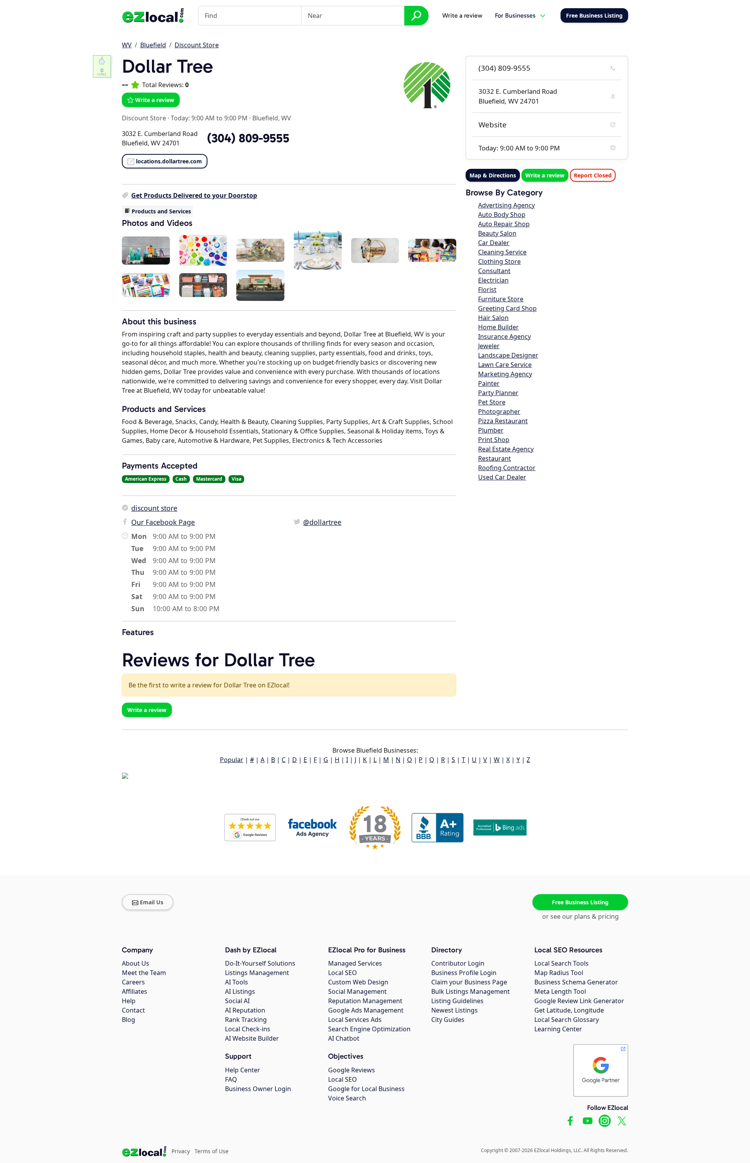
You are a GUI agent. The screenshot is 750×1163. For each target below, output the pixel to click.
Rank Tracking (246, 1019)
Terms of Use (212, 1151)
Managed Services (355, 963)
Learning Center (558, 1029)
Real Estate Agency (506, 449)
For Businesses (515, 15)
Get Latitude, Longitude (569, 1010)
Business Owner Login (258, 1088)
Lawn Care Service (505, 364)
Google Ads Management (366, 1010)
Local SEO (342, 972)
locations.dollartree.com (169, 161)
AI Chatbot (343, 1038)
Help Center (242, 1070)
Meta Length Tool (560, 991)
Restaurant (494, 458)
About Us (135, 963)
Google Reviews (351, 1070)
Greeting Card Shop (507, 308)
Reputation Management (365, 1001)
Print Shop (493, 439)
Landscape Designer (508, 355)
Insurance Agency (504, 336)
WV (127, 45)
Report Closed (593, 175)
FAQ (231, 1079)
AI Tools (236, 982)
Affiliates (134, 991)
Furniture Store (500, 299)
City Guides (447, 1019)
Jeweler (489, 346)
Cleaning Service (502, 252)
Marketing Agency (505, 374)
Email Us (151, 902)
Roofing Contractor (507, 467)
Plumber (491, 430)
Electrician (493, 280)
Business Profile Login (463, 972)
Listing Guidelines (457, 1001)
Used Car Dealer (502, 477)
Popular (231, 759)
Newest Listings (454, 1010)
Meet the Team (144, 972)
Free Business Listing (580, 902)
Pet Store (491, 402)
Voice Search (347, 1098)
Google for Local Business (366, 1088)
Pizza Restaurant (503, 421)
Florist (487, 289)
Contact (133, 1010)
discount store (154, 508)
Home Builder (498, 327)
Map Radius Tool (558, 972)
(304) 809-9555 (504, 68)
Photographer (499, 411)
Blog (128, 1019)
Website (493, 125)
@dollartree (322, 522)
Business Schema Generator (576, 982)
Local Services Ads (355, 1019)
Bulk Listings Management (470, 991)
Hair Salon (493, 317)
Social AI (237, 1001)
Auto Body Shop (501, 214)
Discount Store (197, 45)
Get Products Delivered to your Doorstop (194, 195)
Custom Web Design (358, 982)
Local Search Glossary (566, 1019)
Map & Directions (493, 175)
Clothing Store (499, 261)
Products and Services (161, 211)
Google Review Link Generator (579, 1001)
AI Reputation (245, 1010)
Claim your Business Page (469, 982)
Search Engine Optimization (369, 1029)
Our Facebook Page (163, 522)
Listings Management (257, 972)
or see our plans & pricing (580, 916)
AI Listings (240, 991)
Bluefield (153, 45)
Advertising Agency (506, 205)
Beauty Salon (497, 233)
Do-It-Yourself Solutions (260, 963)
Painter (489, 383)
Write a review (462, 15)
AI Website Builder (252, 1038)
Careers (133, 982)
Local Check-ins (247, 1029)
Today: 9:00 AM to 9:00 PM (209, 118)
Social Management (357, 991)
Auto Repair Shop (504, 224)
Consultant (494, 271)
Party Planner (498, 392)
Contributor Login (457, 963)
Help (129, 1001)
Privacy (180, 1151)
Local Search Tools (561, 963)
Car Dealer (493, 242)
